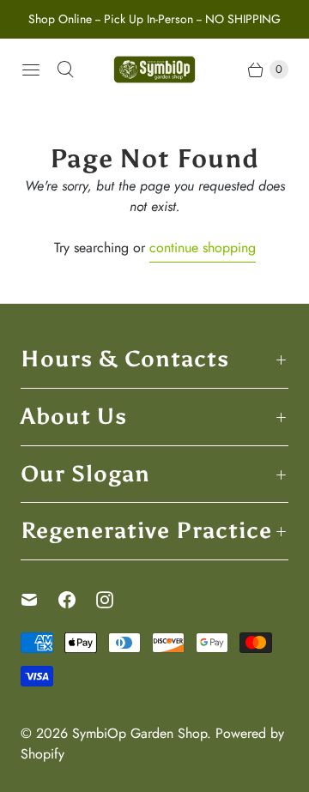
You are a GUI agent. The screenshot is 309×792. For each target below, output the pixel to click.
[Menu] (31, 69)
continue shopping (202, 247)
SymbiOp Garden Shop (139, 733)
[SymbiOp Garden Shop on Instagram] (115, 600)
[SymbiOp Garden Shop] (154, 69)
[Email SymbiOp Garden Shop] (39, 600)
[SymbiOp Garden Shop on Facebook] (77, 600)
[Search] (65, 69)
